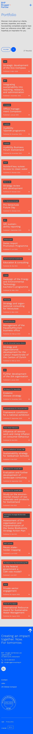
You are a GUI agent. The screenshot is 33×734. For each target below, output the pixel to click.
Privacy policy (10, 721)
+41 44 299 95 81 (9, 660)
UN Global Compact (9, 687)
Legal (2, 721)
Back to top (30, 630)
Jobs (3, 683)
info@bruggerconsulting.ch (12, 662)
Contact (4, 680)
